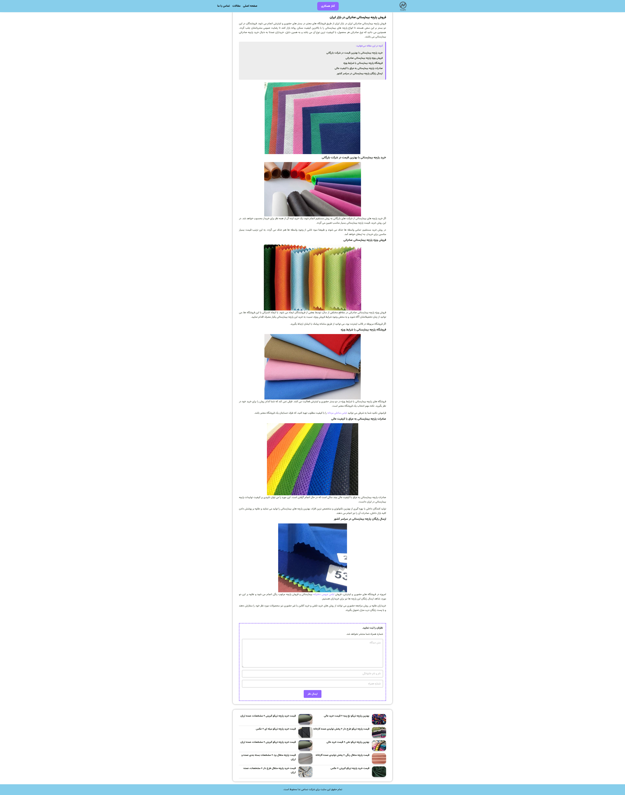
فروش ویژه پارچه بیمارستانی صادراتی (364, 58)
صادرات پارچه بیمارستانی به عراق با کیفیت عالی (359, 68)
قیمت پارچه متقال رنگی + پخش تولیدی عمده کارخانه (342, 755)
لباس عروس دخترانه (323, 594)
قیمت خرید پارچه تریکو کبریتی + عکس (350, 768)
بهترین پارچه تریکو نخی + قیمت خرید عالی (347, 742)
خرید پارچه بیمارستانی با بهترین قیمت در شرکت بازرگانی (354, 53)
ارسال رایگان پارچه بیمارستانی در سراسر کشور (360, 73)
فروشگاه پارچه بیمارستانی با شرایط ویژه (363, 63)
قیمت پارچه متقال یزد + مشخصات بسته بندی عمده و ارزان (269, 757)
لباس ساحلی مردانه (337, 413)
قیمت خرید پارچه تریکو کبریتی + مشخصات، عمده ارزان (268, 716)
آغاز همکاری (328, 6)
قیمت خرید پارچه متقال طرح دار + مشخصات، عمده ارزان (269, 770)
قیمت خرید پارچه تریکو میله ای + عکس (276, 729)
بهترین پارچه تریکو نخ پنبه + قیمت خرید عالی (346, 716)
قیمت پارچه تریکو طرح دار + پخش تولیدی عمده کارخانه (341, 729)
